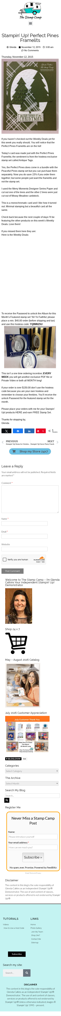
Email (4, 531)
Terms (32, 873)
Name (5, 518)
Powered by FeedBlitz (45, 867)
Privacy (38, 873)
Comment (7, 483)
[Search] (26, 973)
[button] (30, 23)
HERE (18, 412)
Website (5, 544)
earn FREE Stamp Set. (39, 412)
